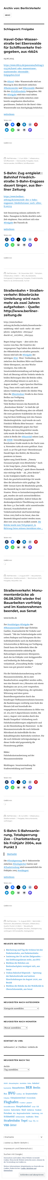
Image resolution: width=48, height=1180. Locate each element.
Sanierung (35, 1113)
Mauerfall (15, 581)
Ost (20, 581)
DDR (39, 578)
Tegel (24, 1120)
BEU (23, 276)
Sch (41, 1113)
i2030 (33, 1106)
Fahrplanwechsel (18, 1098)
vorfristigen (8, 821)
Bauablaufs (28, 926)
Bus (5, 1094)
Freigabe (29, 161)
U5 (34, 1121)
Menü (7, 15)
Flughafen (11, 1102)
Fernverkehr (31, 1098)
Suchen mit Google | (13, 1154)
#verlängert (23, 870)
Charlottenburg (10, 928)
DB (24, 1094)
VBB (6, 1125)
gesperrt (29, 1103)
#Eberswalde (29, 88)
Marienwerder (9, 163)
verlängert (8, 931)
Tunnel (26, 281)
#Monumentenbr (12, 628)
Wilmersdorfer (17, 931)
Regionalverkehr (24, 1113)
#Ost (15, 358)
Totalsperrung (36, 928)
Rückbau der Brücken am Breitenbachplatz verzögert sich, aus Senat (23, 966)
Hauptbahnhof (23, 1106)
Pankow (38, 1110)
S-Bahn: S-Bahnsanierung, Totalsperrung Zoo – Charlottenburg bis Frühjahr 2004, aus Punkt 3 (22, 839)
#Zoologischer (19, 864)
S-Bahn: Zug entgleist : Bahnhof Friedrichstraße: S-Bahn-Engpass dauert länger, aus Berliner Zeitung (24, 181)
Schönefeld (9, 1116)
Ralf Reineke (12, 158)
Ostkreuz (30, 1110)
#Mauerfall (27, 436)
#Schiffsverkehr (18, 91)
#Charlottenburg (11, 867)
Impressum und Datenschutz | (18, 1148)
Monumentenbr (31, 818)
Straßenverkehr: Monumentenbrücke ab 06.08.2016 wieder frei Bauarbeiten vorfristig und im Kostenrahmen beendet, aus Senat (23, 600)
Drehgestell (8, 278)
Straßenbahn (12, 1120)
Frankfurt (23, 1103)
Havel (36, 161)
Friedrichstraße (37, 278)
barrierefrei (7, 1088)
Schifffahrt (19, 163)
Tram (30, 1121)
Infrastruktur (34, 158)
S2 (11, 281)
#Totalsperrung (14, 860)
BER (29, 1087)
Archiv (7, 1066)
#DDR (9, 440)
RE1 (14, 1113)
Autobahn (23, 1083)
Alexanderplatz (14, 1083)
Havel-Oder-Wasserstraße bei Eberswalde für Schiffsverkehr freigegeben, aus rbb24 (23, 45)
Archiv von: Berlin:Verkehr (22, 8)
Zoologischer (29, 931)
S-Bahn (17, 276)
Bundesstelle (31, 276)
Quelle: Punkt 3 (9, 926)
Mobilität (7, 1110)
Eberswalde (21, 161)
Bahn (29, 1083)
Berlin (36, 1087)
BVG (11, 1093)
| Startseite (9, 1137)
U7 (37, 1121)
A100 (6, 1083)
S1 (9, 281)
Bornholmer (32, 578)
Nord (6, 281)
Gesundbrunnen (9, 1106)
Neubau (27, 928)
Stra (36, 1116)
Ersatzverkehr (32, 1094)
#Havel (10, 81)
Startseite (12, 854)
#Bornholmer (18, 394)
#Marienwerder (11, 88)
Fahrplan (38, 273)
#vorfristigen (13, 624)
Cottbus (19, 1094)
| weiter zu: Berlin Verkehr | (16, 1143)
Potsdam (8, 1113)
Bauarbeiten (36, 576)
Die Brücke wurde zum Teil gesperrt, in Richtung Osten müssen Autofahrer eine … (23, 525)
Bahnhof (35, 1083)
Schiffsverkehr (9, 161)
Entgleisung (18, 278)
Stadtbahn (30, 1117)
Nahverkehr (15, 1110)
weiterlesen (9, 114)
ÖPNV (13, 1125)
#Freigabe (12, 94)
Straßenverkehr (20, 578)
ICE (37, 1106)
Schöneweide (18, 281)
